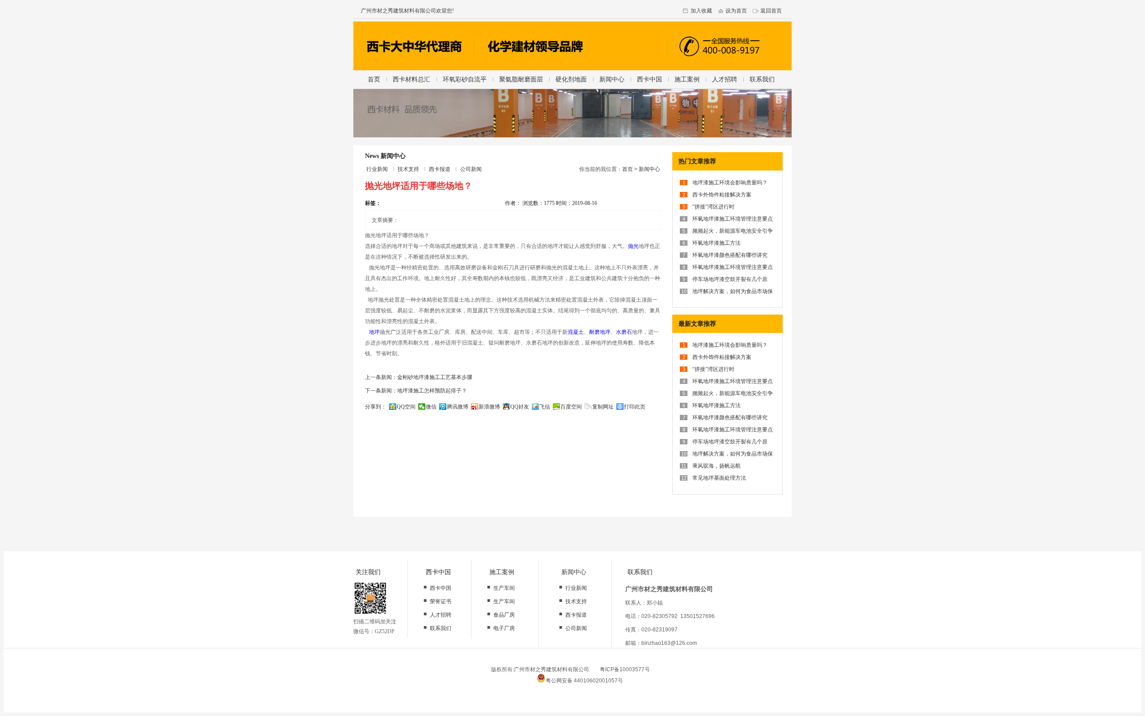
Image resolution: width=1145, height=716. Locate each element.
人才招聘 (724, 79)
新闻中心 (611, 79)
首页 (374, 79)
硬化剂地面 (571, 79)
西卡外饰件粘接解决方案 (721, 195)
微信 (431, 407)
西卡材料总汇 (411, 79)
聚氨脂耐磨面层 (521, 79)
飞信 (544, 407)
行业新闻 (377, 169)
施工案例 (687, 79)
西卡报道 (439, 169)
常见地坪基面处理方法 (719, 478)
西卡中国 (649, 79)
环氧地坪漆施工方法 (716, 243)
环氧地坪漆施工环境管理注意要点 (732, 219)
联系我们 (762, 79)
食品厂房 (504, 615)
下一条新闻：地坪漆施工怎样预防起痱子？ (416, 391)
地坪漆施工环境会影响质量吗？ (730, 182)
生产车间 (504, 588)
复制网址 (603, 407)
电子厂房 (504, 628)
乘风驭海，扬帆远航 (716, 466)
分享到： (375, 407)
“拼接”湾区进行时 (713, 207)
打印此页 (634, 407)
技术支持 (408, 169)
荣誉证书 (440, 601)
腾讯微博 (457, 407)
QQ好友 (519, 407)
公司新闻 (471, 169)
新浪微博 (489, 407)
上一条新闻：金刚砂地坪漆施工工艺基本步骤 (418, 377)
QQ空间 (406, 407)
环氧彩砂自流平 (465, 79)
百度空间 (571, 407)
